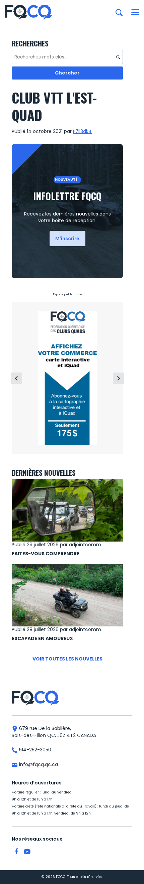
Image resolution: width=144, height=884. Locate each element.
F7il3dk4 (82, 131)
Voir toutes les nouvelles (67, 658)
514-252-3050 (34, 749)
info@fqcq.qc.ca (38, 764)
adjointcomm (85, 544)
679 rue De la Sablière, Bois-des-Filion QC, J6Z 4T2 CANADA (54, 732)
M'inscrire (67, 238)
